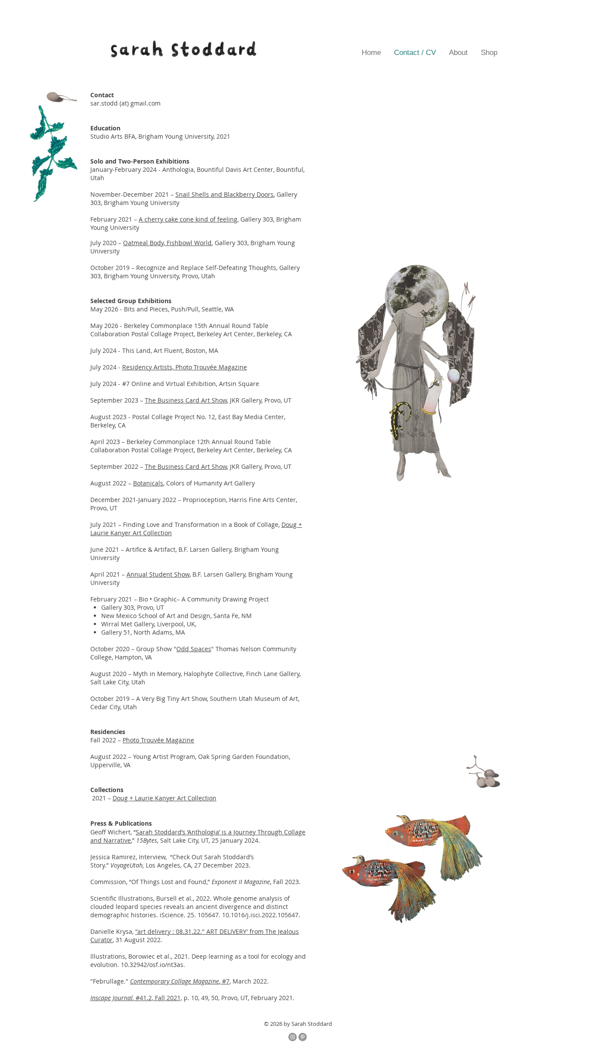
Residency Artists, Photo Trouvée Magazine (184, 367)
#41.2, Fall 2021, (136, 998)
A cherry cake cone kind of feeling (188, 219)
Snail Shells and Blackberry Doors (224, 194)
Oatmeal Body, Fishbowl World (167, 243)
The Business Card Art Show (186, 400)
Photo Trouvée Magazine (158, 740)
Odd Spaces (193, 649)
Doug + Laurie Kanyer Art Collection (164, 798)
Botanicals (148, 483)
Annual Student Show (158, 574)
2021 (100, 798)
